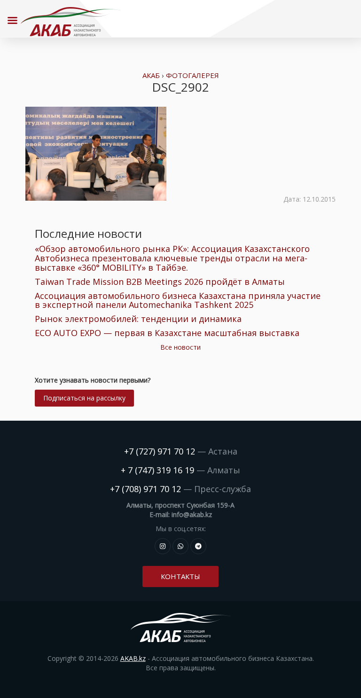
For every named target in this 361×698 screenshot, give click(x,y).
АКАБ (151, 75)
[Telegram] (198, 546)
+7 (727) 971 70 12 (159, 451)
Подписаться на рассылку (84, 397)
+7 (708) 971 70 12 (145, 488)
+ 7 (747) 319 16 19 (157, 470)
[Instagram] (163, 546)
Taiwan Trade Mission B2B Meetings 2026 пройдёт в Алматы (160, 281)
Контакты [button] (180, 576)
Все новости (180, 347)
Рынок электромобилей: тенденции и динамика (138, 318)
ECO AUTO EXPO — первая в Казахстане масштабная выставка (167, 332)
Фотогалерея (192, 75)
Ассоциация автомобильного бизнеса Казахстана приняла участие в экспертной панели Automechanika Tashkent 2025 (178, 300)
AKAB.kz (133, 658)
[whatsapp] (180, 546)
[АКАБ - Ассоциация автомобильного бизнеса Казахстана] (70, 21)
